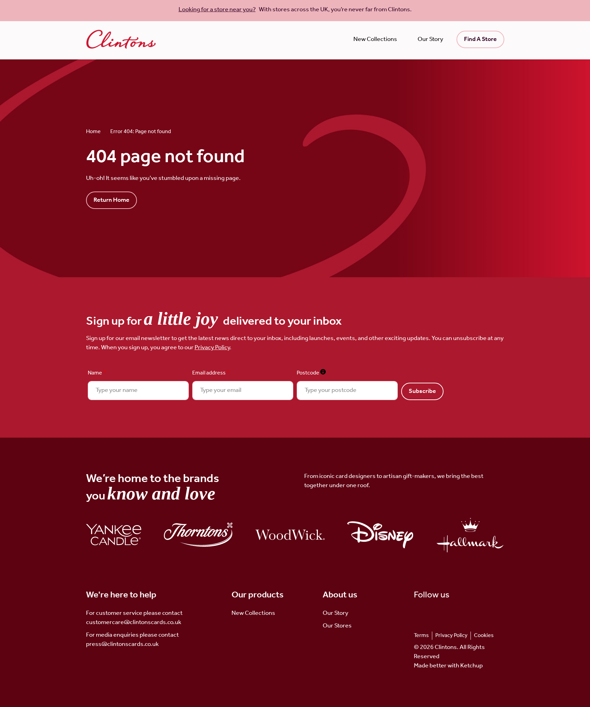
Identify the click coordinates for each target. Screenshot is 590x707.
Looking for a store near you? (217, 9)
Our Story (430, 39)
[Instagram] (429, 613)
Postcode (311, 373)
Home (93, 132)
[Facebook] (440, 613)
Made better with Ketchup (448, 665)
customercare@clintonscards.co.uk (133, 622)
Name (97, 373)
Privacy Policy (212, 347)
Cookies (484, 635)
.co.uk (151, 644)
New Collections (375, 39)
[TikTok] (418, 613)
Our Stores (337, 626)
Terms (421, 635)
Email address (210, 373)
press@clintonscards (114, 644)
